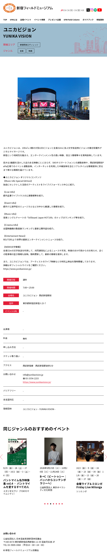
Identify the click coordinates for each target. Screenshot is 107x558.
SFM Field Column (72, 19)
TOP (5, 19)
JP (62, 10)
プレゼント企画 (54, 19)
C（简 (69, 10)
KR (82, 10)
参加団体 (100, 19)
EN (64, 10)
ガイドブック (88, 19)
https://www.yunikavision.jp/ (37, 382)
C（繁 (77, 10)
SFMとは (13, 19)
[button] (44, 503)
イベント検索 (39, 19)
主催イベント (25, 19)
